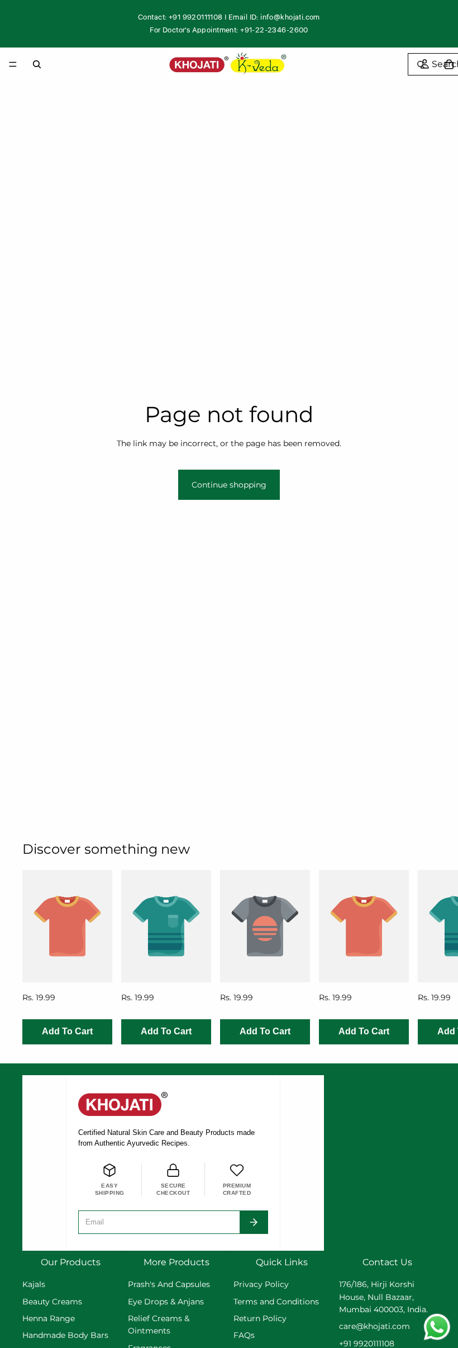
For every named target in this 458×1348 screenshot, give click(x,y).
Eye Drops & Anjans (166, 1302)
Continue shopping (229, 485)
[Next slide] (423, 957)
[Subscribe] (254, 1222)
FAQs (244, 1335)
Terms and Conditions (276, 1302)
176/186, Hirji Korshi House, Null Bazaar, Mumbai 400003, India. (383, 1296)
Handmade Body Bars (65, 1335)
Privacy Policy (261, 1284)
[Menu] (13, 64)
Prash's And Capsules (169, 1284)
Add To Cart (67, 1032)
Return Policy (260, 1318)
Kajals (33, 1284)
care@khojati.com (374, 1326)
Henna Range (48, 1318)
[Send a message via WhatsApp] (437, 1327)
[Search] (37, 64)
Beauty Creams (52, 1302)
